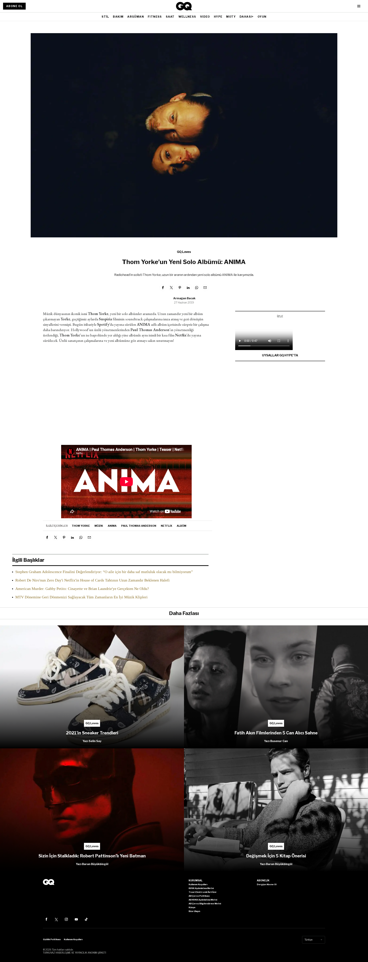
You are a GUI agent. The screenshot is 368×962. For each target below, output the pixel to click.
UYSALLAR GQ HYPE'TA (280, 355)
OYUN (262, 16)
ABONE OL (14, 6)
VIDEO (205, 16)
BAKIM (118, 16)
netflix (166, 525)
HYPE (218, 16)
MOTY (231, 16)
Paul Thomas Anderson (138, 525)
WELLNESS (187, 16)
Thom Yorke (81, 525)
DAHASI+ (247, 16)
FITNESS (155, 16)
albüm (181, 525)
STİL (105, 16)
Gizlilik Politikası (52, 939)
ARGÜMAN (135, 16)
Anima (112, 525)
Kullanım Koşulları (73, 939)
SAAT (170, 16)
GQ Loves (184, 252)
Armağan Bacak (184, 298)
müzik (98, 525)
